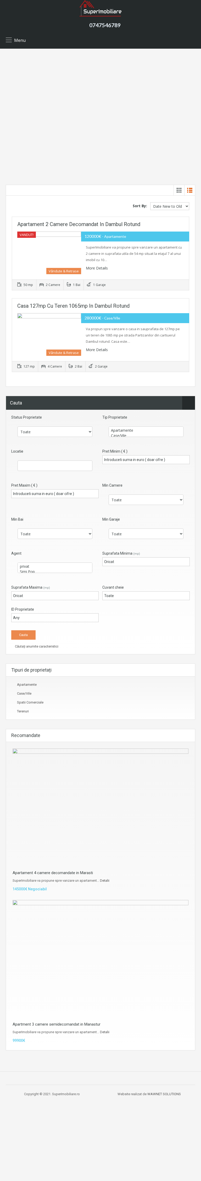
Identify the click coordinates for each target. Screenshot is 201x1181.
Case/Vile (24, 693)
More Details (97, 268)
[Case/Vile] (146, 435)
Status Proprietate (26, 417)
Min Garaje (111, 519)
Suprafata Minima (121, 553)
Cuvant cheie (113, 587)
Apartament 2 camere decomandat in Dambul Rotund (78, 224)
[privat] (55, 566)
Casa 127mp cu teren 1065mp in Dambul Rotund (73, 306)
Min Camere (112, 485)
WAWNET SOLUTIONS (164, 1094)
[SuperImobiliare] (101, 8)
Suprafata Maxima (30, 587)
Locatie (17, 451)
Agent (16, 553)
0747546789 (105, 25)
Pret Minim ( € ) (114, 451)
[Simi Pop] (55, 571)
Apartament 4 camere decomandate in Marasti (53, 872)
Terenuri (23, 711)
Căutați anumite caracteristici (36, 646)
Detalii (104, 880)
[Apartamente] (146, 430)
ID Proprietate (22, 609)
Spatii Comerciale (30, 702)
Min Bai (17, 519)
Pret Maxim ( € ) (24, 485)
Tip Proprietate (114, 417)
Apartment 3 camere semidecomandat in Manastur (56, 1024)
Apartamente (27, 685)
